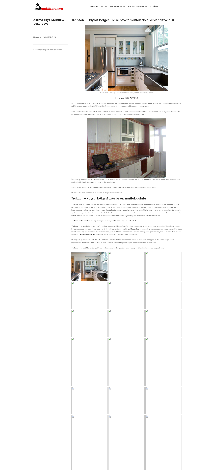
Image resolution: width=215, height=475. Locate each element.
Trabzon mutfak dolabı (88, 234)
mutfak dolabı (134, 229)
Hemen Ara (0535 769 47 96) (125, 221)
